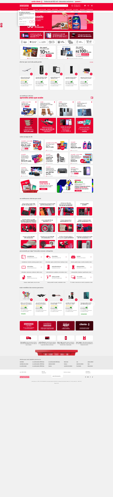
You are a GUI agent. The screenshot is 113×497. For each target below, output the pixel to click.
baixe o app (35, 9)
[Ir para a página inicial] (24, 377)
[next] (93, 78)
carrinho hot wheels (68, 366)
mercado (38, 11)
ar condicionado (23, 366)
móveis (91, 11)
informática (68, 11)
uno (77, 361)
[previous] (19, 78)
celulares (52, 11)
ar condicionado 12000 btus (38, 363)
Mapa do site (56, 383)
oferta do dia (90, 9)
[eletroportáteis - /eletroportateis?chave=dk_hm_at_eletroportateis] (81, 267)
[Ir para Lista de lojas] (85, 6)
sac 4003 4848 (23, 372)
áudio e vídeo (76, 11)
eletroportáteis (84, 11)
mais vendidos (55, 9)
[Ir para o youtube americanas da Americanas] (88, 377)
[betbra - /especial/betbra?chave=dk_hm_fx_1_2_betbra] (75, 186)
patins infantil (90, 361)
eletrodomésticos (60, 11)
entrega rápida (69, 9)
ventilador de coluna (24, 363)
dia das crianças (67, 372)
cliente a (49, 9)
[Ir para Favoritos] (88, 6)
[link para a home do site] (24, 6)
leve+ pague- (76, 9)
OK (32, 21)
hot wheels (79, 366)
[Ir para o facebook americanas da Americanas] (90, 377)
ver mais (91, 62)
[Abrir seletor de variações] (61, 74)
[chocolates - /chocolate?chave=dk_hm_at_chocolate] (56, 256)
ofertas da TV (82, 9)
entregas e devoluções (88, 372)
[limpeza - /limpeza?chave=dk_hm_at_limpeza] (32, 277)
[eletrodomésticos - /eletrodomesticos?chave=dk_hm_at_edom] (56, 267)
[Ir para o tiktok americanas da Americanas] (92, 377)
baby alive (66, 361)
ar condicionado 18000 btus (38, 366)
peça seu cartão (42, 9)
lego (89, 363)
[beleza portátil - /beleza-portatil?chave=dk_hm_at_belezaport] (56, 277)
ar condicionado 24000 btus (38, 361)
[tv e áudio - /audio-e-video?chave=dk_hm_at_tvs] (81, 277)
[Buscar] (66, 5)
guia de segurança (44, 372)
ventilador (22, 361)
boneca (50, 366)
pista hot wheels (80, 363)
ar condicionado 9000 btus (54, 361)
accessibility (1, 26)
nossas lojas (62, 9)
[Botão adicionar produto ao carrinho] (31, 74)
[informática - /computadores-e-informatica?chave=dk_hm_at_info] (32, 267)
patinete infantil (52, 363)
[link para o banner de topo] (56, 2)
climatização (45, 11)
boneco (65, 363)
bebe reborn (90, 366)
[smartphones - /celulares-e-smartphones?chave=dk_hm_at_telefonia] (32, 256)
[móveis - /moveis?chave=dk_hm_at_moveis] (81, 256)
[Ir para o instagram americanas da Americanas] (85, 377)
